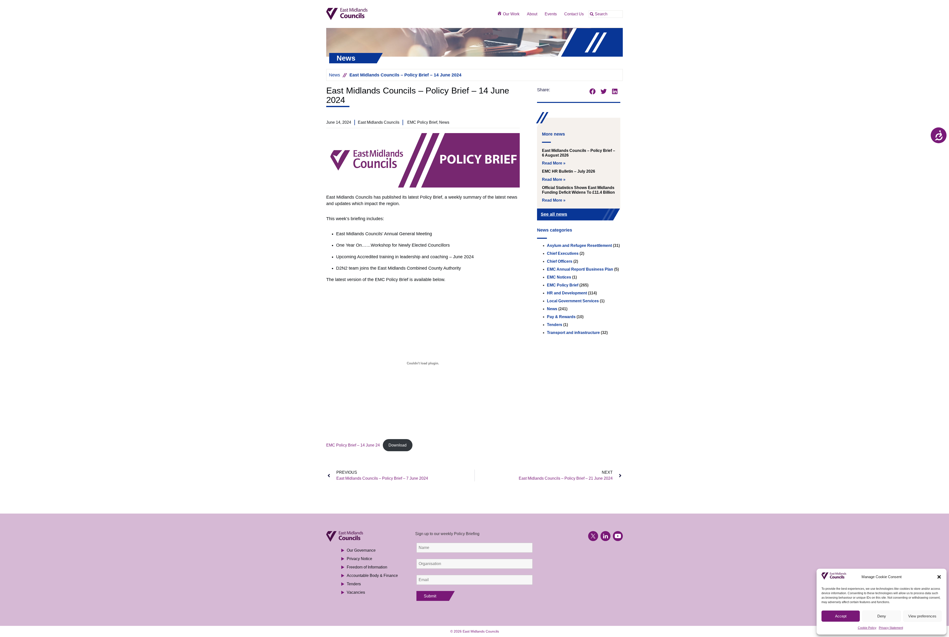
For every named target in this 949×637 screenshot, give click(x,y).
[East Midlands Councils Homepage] (363, 14)
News (334, 74)
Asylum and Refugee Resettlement (579, 245)
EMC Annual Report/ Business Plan (580, 269)
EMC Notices (559, 277)
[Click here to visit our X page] (593, 536)
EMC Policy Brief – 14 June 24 (353, 445)
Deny (881, 616)
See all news (554, 214)
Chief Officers (559, 261)
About (532, 14)
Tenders (554, 325)
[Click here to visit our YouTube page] (618, 536)
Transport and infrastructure (573, 332)
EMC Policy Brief (562, 285)
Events (551, 14)
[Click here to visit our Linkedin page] (605, 536)
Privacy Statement (891, 628)
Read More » (553, 163)
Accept (840, 616)
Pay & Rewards (561, 317)
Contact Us (574, 14)
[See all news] (608, 215)
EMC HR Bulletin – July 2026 (568, 171)
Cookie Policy (867, 628)
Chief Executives (563, 253)
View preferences (922, 616)
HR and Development (567, 293)
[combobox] (606, 14)
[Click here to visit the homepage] (363, 536)
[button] (939, 576)
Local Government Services (573, 301)
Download (397, 445)
